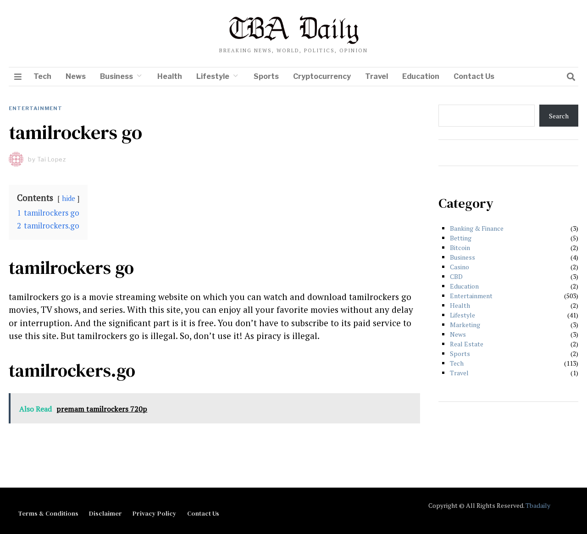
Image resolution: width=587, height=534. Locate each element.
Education (420, 76)
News (76, 76)
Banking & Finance (477, 228)
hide (68, 198)
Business (116, 76)
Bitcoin (460, 247)
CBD (456, 276)
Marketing (465, 324)
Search (559, 115)
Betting (460, 238)
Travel (376, 76)
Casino (459, 266)
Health (169, 76)
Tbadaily (538, 505)
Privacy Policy (155, 513)
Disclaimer (105, 513)
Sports (266, 76)
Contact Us (474, 76)
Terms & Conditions (48, 513)
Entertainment (35, 108)
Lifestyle (212, 76)
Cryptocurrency (322, 76)
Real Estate (466, 343)
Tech (42, 76)
